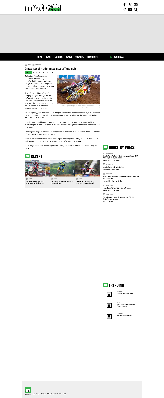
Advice (69, 56)
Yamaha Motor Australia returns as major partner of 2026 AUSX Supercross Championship (120, 156)
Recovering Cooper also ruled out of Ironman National (62, 182)
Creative (79, 56)
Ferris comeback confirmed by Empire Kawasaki (126, 305)
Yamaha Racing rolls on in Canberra (114, 167)
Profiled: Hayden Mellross (124, 315)
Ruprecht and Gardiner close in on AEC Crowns (117, 187)
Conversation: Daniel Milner (125, 293)
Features (58, 56)
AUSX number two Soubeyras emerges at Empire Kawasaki (35, 182)
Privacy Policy (46, 394)
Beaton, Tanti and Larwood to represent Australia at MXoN (85, 182)
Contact (36, 394)
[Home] (43, 7)
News (48, 56)
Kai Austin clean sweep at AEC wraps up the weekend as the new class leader (121, 177)
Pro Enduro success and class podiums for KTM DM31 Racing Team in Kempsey (119, 198)
